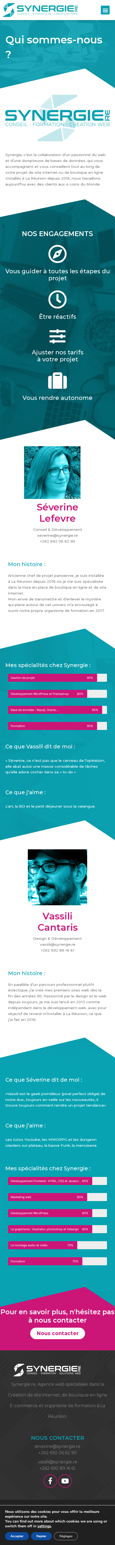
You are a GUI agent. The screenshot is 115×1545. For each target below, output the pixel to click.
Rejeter (41, 1536)
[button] (105, 10)
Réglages (65, 1536)
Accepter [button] (17, 1536)
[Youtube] (65, 1481)
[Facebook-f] (50, 1481)
